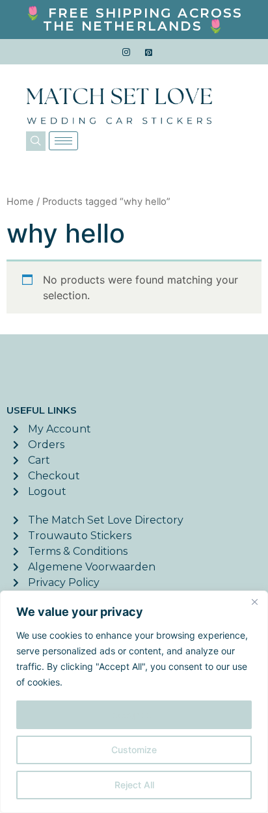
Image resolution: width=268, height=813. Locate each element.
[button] (36, 141)
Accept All (134, 714)
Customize (134, 749)
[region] (134, 702)
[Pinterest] (149, 52)
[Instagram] (126, 52)
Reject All (134, 784)
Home (20, 201)
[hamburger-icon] (63, 140)
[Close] (254, 601)
